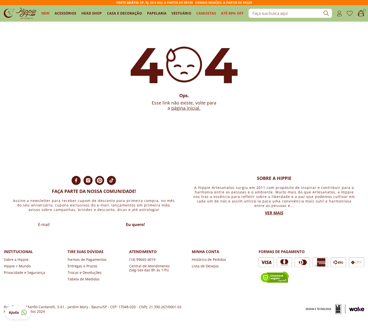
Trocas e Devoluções (85, 272)
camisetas (206, 13)
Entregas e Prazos (82, 266)
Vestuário (181, 13)
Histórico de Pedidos (209, 259)
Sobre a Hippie (16, 259)
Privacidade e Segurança (24, 272)
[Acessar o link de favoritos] (350, 13)
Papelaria (156, 13)
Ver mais (274, 213)
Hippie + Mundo (17, 266)
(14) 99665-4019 (142, 259)
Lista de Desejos (205, 266)
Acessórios (65, 13)
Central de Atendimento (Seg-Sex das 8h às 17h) (149, 268)
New (45, 13)
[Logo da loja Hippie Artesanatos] (20, 13)
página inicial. (186, 108)
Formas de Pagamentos (87, 259)
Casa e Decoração (124, 13)
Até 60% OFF (232, 13)
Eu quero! (135, 224)
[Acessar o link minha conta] (339, 13)
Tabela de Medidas (84, 279)
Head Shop (91, 13)
